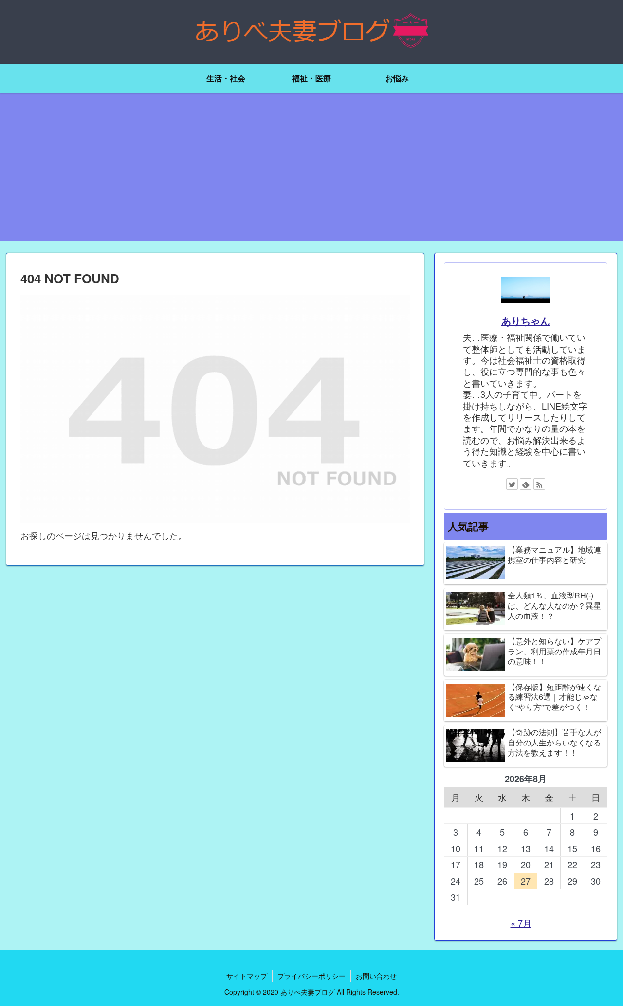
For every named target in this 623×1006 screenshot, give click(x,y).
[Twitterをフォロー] (512, 484)
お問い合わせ (376, 976)
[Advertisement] (311, 173)
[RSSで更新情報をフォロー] (539, 484)
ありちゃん (525, 321)
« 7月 (521, 922)
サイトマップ (246, 976)
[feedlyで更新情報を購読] (525, 484)
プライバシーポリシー (311, 976)
